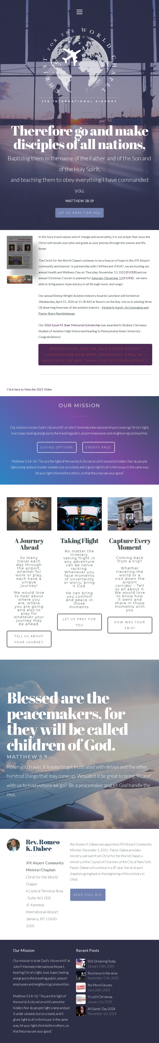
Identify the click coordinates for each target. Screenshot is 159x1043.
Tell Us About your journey (29, 639)
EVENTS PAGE (98, 447)
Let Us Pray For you (79, 213)
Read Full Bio (87, 894)
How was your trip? (129, 625)
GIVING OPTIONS (56, 447)
